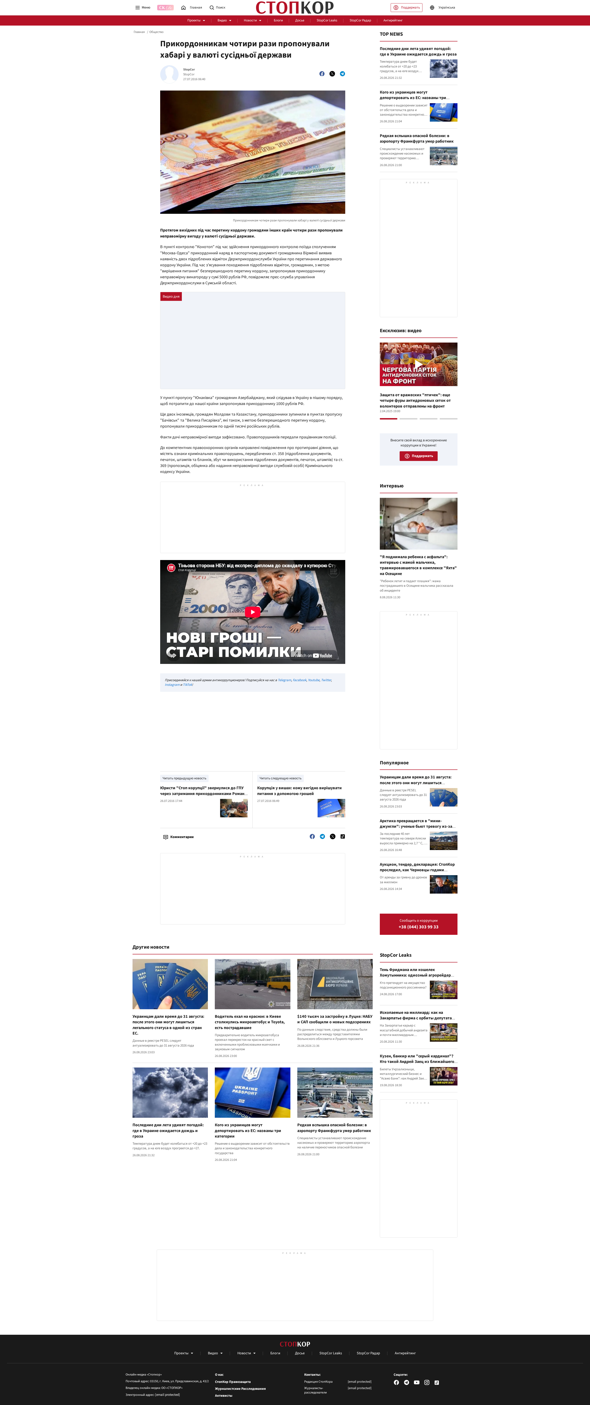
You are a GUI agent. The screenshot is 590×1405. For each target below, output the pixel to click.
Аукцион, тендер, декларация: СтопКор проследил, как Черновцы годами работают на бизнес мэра (417, 870)
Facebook (299, 680)
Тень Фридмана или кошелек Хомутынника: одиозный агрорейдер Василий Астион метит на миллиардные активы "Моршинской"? (418, 978)
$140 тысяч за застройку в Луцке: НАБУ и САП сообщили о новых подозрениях (334, 1019)
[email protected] (167, 1394)
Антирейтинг (393, 20)
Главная (139, 32)
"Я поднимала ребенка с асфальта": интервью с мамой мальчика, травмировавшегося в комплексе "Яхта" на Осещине (418, 565)
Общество (156, 32)
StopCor (189, 69)
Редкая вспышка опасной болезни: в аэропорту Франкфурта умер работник (334, 1127)
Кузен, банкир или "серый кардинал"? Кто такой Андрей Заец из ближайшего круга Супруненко (417, 1061)
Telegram (284, 680)
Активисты (223, 1395)
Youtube (313, 680)
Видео (222, 20)
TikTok (187, 684)
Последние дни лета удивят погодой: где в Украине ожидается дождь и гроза (168, 1130)
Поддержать (410, 7)
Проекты (194, 20)
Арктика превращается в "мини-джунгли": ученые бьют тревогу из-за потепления (416, 826)
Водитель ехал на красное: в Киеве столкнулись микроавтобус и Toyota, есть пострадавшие (250, 1022)
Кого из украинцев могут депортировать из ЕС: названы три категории (248, 1130)
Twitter (326, 680)
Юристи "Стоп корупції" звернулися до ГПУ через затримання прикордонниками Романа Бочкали (203, 793)
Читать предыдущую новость (184, 778)
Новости (250, 20)
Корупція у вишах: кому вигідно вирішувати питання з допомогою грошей (299, 790)
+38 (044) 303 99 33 (419, 927)
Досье (299, 20)
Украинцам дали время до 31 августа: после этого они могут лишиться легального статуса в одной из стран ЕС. (168, 1025)
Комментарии (182, 836)
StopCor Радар (360, 20)
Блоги (278, 20)
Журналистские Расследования (240, 1389)
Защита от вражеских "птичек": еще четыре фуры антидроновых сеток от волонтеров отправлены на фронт (415, 400)
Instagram (172, 684)
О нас (219, 1375)
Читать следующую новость (280, 778)
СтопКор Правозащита (233, 1382)
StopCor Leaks (327, 20)
